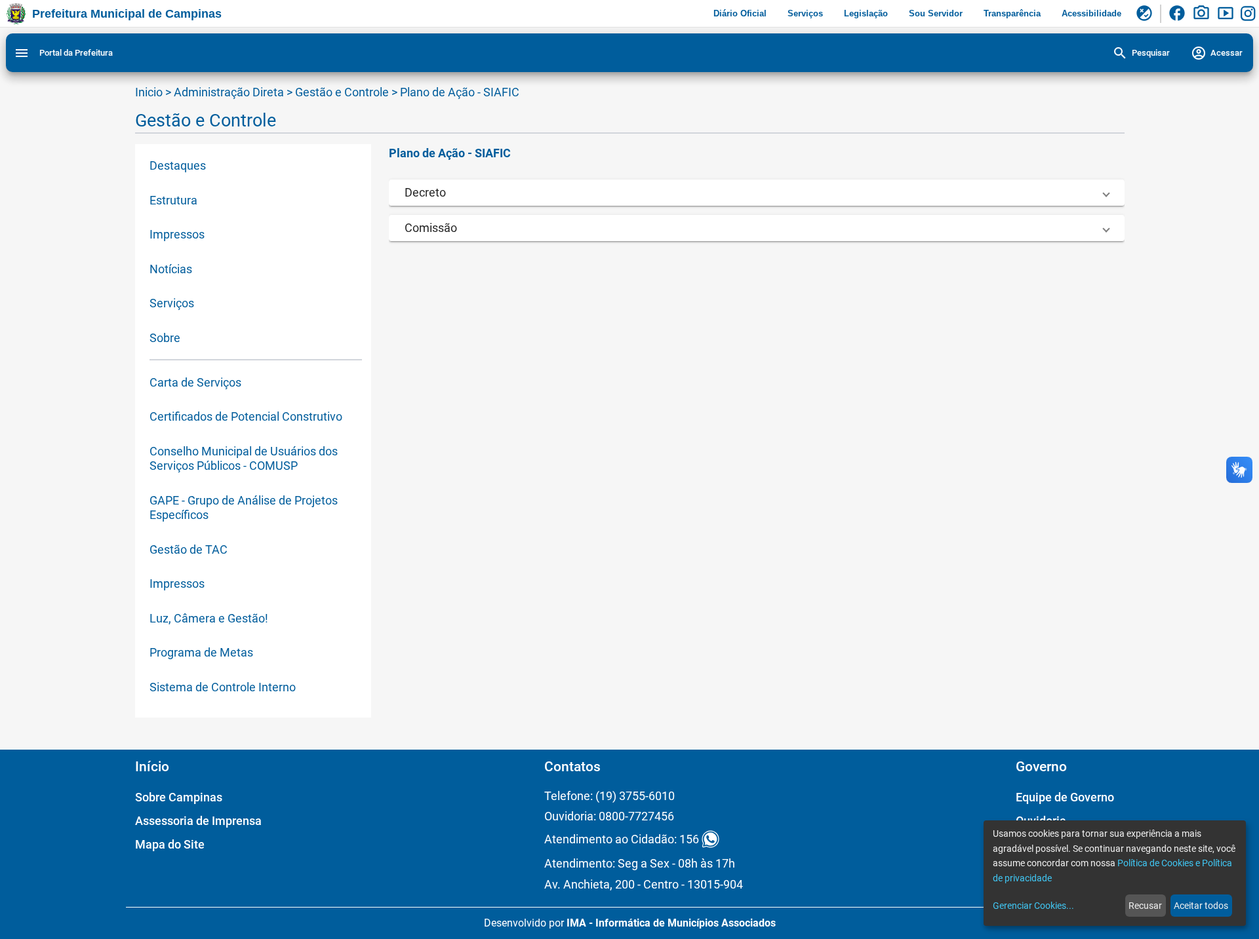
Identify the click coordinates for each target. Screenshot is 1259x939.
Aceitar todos (1201, 905)
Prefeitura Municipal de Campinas (127, 13)
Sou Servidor (936, 13)
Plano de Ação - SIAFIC (459, 92)
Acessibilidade (1091, 13)
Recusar (1145, 905)
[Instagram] (1250, 14)
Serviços (805, 13)
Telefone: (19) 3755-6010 (609, 796)
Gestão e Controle (343, 92)
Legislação (866, 13)
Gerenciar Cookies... (1033, 905)
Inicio (149, 92)
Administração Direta (229, 92)
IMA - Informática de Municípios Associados (671, 923)
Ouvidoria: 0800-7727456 (609, 816)
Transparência (1012, 13)
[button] (757, 193)
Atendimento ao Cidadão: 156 (621, 839)
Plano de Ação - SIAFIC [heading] (450, 153)
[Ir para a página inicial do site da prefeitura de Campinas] (16, 13)
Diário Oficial (740, 13)
